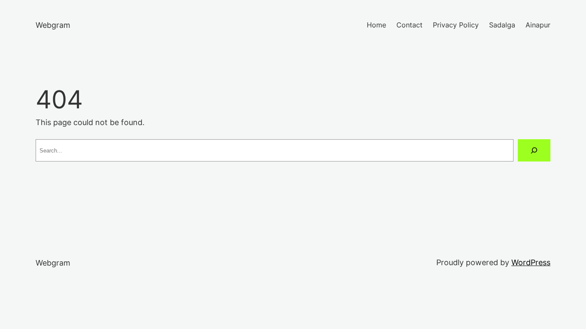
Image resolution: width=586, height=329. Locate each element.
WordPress (530, 262)
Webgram (53, 25)
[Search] (534, 150)
